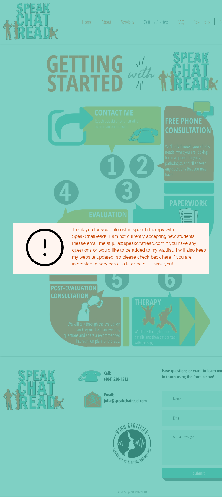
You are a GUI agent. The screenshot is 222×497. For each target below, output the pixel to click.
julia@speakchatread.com (138, 243)
